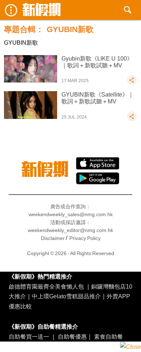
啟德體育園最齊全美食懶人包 (46, 286)
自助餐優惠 (72, 336)
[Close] (130, 347)
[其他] (132, 83)
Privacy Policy (85, 238)
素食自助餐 (108, 336)
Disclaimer (53, 238)
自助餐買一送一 (29, 336)
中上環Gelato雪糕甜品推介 (66, 296)
